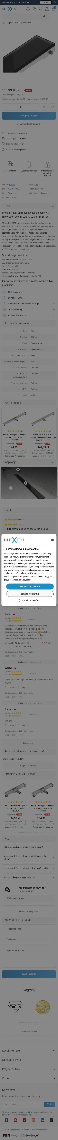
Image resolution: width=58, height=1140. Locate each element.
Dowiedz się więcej (40, 580)
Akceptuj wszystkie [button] (30, 586)
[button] (29, 600)
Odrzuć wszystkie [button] (30, 594)
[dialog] (28, 570)
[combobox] (52, 540)
